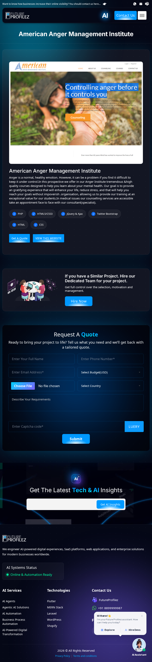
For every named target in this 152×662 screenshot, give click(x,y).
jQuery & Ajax (75, 214)
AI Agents (8, 601)
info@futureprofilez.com (141, 4)
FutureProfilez (147, 4)
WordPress (54, 619)
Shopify (52, 626)
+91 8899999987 (135, 3)
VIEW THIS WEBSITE (48, 238)
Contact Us (125, 15)
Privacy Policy (62, 656)
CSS (41, 224)
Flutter (51, 601)
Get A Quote (19, 238)
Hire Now (78, 301)
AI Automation (11, 613)
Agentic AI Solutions (15, 607)
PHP (20, 214)
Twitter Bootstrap (107, 214)
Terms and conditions (85, 656)
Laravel (52, 613)
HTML (21, 224)
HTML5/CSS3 (44, 214)
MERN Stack (55, 607)
